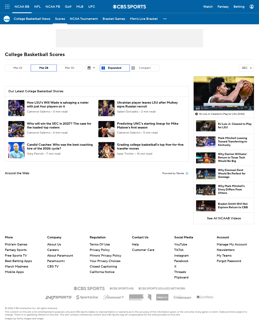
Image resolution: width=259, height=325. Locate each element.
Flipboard (181, 277)
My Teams (224, 256)
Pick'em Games (16, 244)
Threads (180, 272)
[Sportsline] (87, 297)
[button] (7, 6)
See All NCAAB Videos (224, 218)
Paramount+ (56, 261)
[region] (224, 93)
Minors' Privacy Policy (105, 256)
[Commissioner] (140, 296)
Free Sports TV (16, 256)
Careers (53, 250)
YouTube (180, 244)
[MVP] (162, 296)
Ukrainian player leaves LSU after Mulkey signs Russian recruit (147, 104)
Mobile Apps (14, 272)
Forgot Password (229, 261)
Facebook (181, 261)
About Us (54, 244)
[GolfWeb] (205, 297)
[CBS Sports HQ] (122, 288)
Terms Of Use (100, 244)
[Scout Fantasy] (182, 297)
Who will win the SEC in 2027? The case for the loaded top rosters (59, 126)
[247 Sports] (58, 296)
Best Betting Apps (18, 261)
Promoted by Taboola (173, 173)
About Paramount (60, 256)
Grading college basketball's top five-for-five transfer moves (150, 147)
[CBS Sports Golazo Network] (161, 288)
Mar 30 (69, 68)
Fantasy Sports (16, 250)
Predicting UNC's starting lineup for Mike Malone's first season (147, 126)
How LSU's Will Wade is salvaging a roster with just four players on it (58, 104)
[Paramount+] (113, 296)
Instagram (181, 256)
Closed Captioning (103, 266)
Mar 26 (17, 68)
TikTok (179, 250)
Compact (145, 68)
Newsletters (226, 250)
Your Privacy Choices (105, 261)
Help (135, 244)
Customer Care (143, 250)
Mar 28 (43, 68)
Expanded (114, 68)
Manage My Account (232, 244)
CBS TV (53, 266)
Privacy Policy (100, 250)
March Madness (16, 266)
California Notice (102, 272)
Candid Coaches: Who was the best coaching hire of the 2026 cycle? (60, 147)
